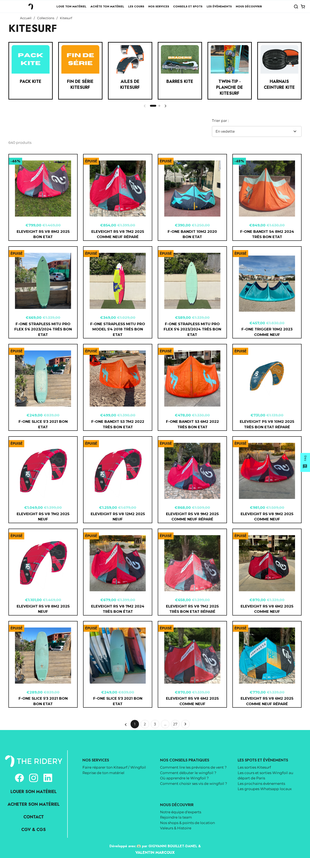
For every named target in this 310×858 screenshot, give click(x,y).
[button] (296, 6)
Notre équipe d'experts (180, 812)
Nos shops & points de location (187, 823)
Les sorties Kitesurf (254, 767)
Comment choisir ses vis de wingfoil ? (193, 783)
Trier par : (220, 121)
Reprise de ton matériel (103, 773)
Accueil (25, 18)
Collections (45, 18)
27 (176, 725)
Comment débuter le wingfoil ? (188, 773)
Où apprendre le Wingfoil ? (184, 778)
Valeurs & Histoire (175, 828)
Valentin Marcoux (155, 852)
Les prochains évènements (261, 783)
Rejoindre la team (176, 817)
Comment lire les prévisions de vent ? (193, 767)
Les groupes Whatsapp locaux (265, 789)
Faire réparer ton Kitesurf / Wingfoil (114, 767)
